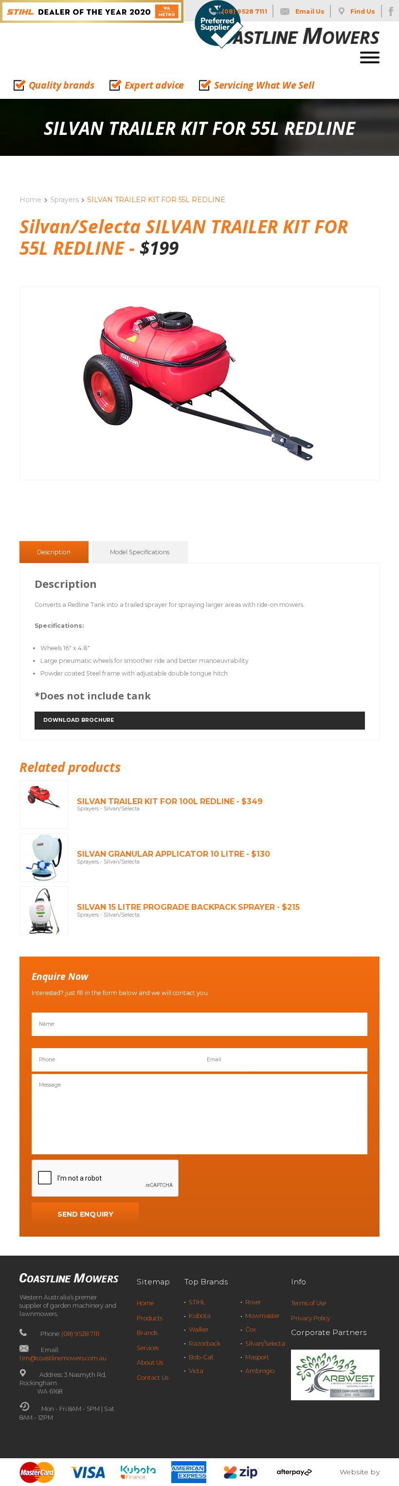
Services (148, 1348)
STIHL (197, 1302)
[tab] (53, 552)
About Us (150, 1362)
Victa (196, 1370)
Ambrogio (259, 1370)
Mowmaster (262, 1315)
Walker (199, 1329)
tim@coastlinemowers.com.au (63, 1358)
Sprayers (64, 199)
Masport (257, 1357)
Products (150, 1318)
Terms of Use (308, 1303)
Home (30, 199)
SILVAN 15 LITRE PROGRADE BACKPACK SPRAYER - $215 (188, 907)
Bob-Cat (201, 1357)
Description (54, 552)
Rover (253, 1302)
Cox (250, 1329)
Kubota (200, 1315)
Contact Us (152, 1377)
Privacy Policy (310, 1318)
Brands (147, 1332)
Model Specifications (139, 552)
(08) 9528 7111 (80, 1333)
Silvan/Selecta (265, 1343)
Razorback (204, 1343)
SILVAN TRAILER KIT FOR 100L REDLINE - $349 (170, 801)
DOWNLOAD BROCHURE (78, 720)
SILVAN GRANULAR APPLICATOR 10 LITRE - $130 (173, 854)
